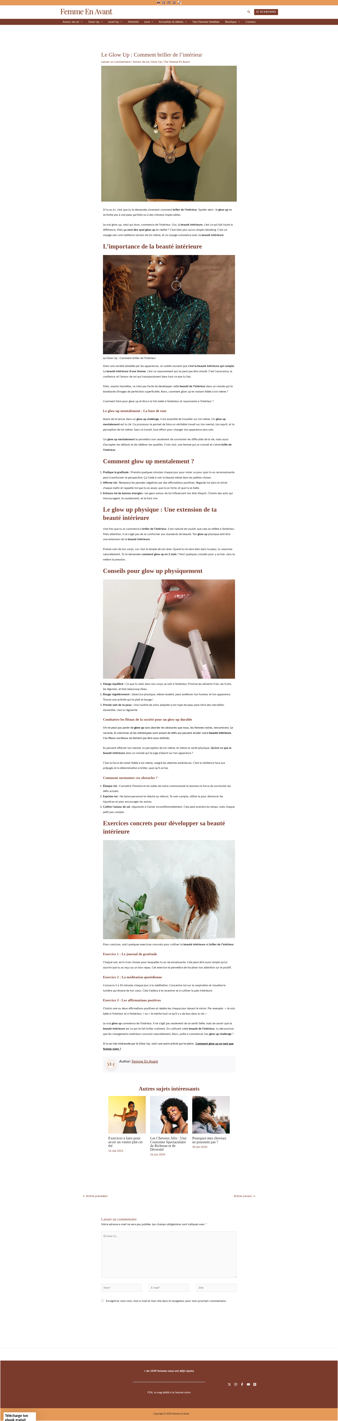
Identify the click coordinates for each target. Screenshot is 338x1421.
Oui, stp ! (215, 727)
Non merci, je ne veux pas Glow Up (215, 737)
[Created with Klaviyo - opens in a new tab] (169, 775)
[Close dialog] (233, 648)
